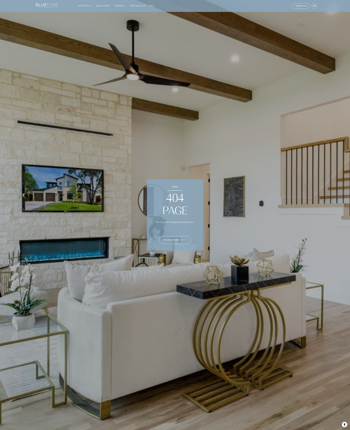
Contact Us (301, 6)
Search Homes (103, 6)
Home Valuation (137, 6)
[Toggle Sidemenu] (314, 6)
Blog (152, 6)
